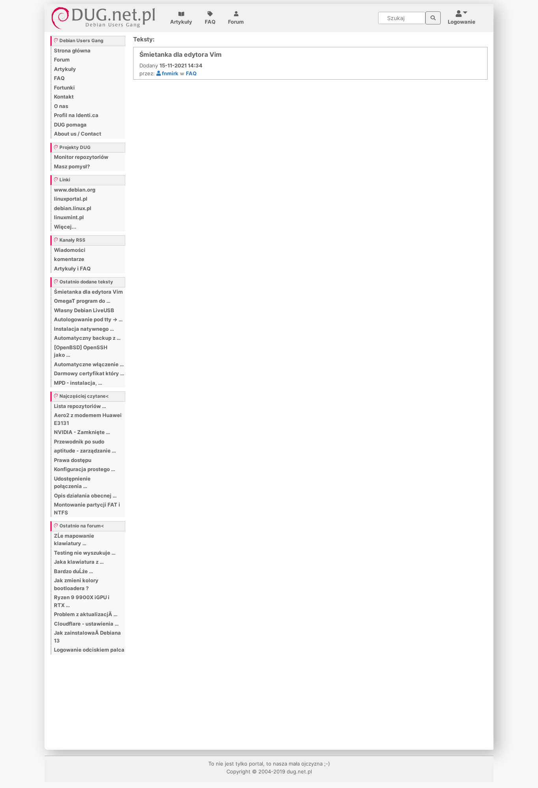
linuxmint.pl (69, 217)
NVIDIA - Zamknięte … (82, 432)
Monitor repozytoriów (81, 157)
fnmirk (169, 73)
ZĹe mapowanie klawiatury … (74, 540)
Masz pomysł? (72, 166)
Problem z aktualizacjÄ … (85, 614)
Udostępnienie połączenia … (72, 482)
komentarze (69, 259)
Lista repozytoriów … (80, 406)
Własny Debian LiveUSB (84, 310)
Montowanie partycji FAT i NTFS (87, 508)
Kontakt (64, 96)
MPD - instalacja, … (78, 383)
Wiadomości (69, 250)
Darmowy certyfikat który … (89, 373)
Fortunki (64, 87)
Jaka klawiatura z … (79, 562)
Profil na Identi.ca (76, 115)
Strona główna (72, 50)
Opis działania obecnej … (85, 495)
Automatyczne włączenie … (89, 364)
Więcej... (65, 227)
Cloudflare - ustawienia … (86, 623)
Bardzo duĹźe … (73, 571)
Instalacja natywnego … (84, 329)
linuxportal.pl (70, 199)
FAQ (210, 22)
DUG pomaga (70, 124)
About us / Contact (77, 133)
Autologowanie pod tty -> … (88, 319)
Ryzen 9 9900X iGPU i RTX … (81, 601)
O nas (61, 106)
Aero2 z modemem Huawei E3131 (88, 419)
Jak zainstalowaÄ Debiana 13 (87, 637)
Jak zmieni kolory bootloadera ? (76, 584)
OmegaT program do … (82, 301)
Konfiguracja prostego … (84, 469)
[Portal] (433, 18)
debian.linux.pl (72, 208)
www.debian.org (74, 189)
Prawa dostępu (72, 460)
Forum (236, 22)
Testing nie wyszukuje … (84, 553)
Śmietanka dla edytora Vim (88, 292)
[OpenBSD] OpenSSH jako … (81, 351)
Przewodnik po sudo (79, 441)
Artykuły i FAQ (72, 268)
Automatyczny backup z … (87, 338)
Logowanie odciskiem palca (89, 649)
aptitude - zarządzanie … (85, 450)
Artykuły (181, 22)
